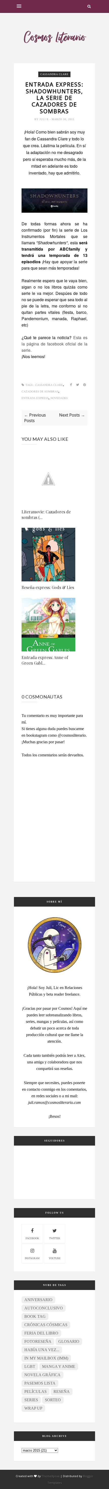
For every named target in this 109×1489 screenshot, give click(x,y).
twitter (54, 1238)
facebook (32, 1238)
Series (31, 1400)
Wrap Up (33, 1408)
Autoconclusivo (43, 1308)
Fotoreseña (37, 1341)
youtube (55, 1258)
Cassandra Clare (54, 74)
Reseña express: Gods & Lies (48, 587)
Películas (35, 1391)
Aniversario (38, 1300)
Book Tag (35, 1316)
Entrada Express (35, 398)
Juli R (45, 119)
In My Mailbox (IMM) (46, 1358)
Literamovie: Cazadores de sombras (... (46, 514)
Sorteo (53, 1400)
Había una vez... (41, 1350)
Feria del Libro (41, 1333)
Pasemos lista (40, 1383)
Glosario (68, 1341)
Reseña (61, 1391)
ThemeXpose (51, 1476)
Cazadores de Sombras (40, 391)
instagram (32, 1258)
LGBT (29, 1366)
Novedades (59, 398)
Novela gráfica (42, 1375)
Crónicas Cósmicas (45, 1325)
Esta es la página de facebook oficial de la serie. (54, 344)
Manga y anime (58, 1366)
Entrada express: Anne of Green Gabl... (45, 660)
